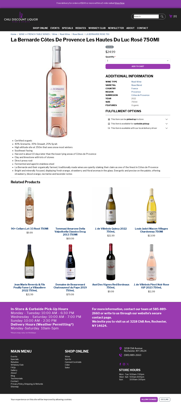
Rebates (80, 28)
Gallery (14, 370)
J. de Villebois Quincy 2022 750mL (111, 230)
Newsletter (116, 28)
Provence (136, 92)
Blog (13, 376)
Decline (165, 399)
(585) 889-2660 (132, 355)
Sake (67, 367)
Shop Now (119, 3)
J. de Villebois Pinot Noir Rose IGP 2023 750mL (151, 286)
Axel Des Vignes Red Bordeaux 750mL (110, 286)
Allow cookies (148, 399)
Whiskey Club (97, 28)
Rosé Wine (136, 82)
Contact (142, 28)
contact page (101, 317)
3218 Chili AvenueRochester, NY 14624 (135, 349)
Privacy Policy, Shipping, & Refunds (27, 384)
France (134, 88)
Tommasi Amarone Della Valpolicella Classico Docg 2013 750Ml (70, 231)
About (130, 28)
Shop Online (40, 28)
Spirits (68, 359)
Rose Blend (136, 85)
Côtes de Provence (140, 95)
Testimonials (17, 378)
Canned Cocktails (73, 362)
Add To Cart (138, 66)
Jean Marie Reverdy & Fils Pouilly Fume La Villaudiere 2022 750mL (30, 287)
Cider (67, 365)
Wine (67, 356)
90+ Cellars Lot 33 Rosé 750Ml (29, 228)
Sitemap (15, 387)
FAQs (13, 367)
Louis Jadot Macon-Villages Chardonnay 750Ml (151, 230)
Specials (67, 28)
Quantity (110, 57)
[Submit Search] (162, 16)
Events (54, 28)
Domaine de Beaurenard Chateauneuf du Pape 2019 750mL (70, 287)
